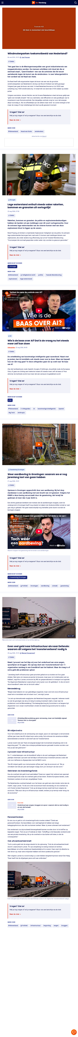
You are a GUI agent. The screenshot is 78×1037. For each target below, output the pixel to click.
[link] (15, 120)
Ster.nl (44, 136)
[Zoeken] (75, 2)
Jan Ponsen (26, 57)
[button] (6, 45)
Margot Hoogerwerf (28, 653)
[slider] (38, 40)
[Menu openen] (2, 2)
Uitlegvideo (11, 347)
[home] (39, 2)
